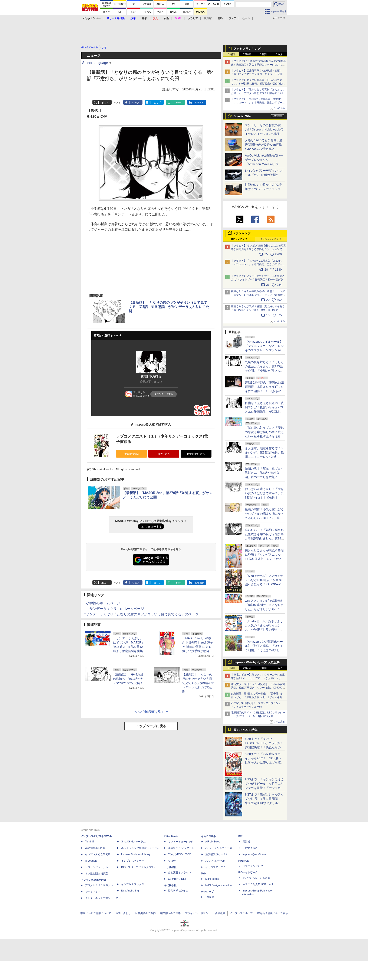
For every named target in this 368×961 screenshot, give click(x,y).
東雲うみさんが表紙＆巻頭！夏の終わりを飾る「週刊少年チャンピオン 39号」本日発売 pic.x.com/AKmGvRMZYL (258, 310)
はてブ (157, 102)
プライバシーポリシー (198, 913)
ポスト (104, 102)
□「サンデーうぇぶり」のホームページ (114, 608)
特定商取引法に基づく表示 (272, 913)
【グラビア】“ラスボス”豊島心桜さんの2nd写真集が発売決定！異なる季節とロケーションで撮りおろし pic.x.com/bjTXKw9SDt (258, 249)
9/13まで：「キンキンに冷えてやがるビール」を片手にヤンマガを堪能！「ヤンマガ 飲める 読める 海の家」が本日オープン (264, 788)
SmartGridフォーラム (133, 841)
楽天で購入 (164, 453)
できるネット (92, 891)
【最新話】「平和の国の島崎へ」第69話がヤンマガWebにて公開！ (128, 679)
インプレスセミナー (132, 860)
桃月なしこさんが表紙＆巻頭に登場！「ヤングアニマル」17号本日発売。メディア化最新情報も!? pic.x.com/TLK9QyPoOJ (258, 295)
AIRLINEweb (212, 841)
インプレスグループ (241, 913)
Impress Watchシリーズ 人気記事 (257, 662)
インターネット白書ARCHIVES (103, 898)
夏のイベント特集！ (247, 730)
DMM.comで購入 (196, 453)
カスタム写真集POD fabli (258, 884)
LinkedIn (199, 102)
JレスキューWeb (215, 860)
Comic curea (250, 847)
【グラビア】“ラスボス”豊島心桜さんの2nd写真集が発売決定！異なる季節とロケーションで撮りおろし (258, 64)
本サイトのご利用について (95, 913)
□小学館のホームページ (102, 603)
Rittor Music (171, 836)
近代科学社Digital (178, 890)
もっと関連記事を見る (149, 711)
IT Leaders (91, 860)
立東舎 (172, 860)
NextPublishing (130, 890)
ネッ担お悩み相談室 (96, 873)
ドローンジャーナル (96, 867)
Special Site (242, 116)
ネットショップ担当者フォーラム (140, 847)
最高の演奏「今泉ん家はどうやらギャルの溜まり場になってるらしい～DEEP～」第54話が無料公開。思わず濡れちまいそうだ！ (264, 518)
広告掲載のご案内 (145, 913)
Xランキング (242, 233)
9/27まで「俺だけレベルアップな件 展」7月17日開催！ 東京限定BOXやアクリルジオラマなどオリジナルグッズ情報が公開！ (264, 803)
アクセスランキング (247, 48)
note (178, 102)
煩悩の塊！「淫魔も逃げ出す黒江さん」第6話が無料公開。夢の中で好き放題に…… (264, 473)
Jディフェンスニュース (218, 847)
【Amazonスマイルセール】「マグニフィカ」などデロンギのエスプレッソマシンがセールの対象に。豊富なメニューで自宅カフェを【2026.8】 (264, 350)
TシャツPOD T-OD (179, 854)
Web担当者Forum (95, 847)
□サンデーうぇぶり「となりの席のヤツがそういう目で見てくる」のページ (141, 614)
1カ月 (279, 54)
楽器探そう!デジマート (181, 847)
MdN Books (212, 878)
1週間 (263, 54)
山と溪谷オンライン (179, 872)
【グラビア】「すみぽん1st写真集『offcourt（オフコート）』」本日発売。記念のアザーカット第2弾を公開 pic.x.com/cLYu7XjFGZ (258, 264)
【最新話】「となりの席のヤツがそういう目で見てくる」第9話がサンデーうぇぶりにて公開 (198, 683)
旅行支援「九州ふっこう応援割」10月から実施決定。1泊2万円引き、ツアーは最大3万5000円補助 (258, 688)
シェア (135, 102)
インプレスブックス (132, 884)
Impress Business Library (135, 854)
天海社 (246, 841)
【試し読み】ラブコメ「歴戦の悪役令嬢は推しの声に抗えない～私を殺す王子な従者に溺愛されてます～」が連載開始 (264, 436)
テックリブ (207, 891)
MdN (204, 873)
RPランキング (239, 239)
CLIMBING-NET (177, 878)
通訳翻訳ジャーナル (216, 854)
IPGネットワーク (248, 872)
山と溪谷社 (170, 867)
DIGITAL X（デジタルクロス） (138, 867)
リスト (117, 102)
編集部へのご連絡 (170, 913)
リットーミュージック (181, 841)
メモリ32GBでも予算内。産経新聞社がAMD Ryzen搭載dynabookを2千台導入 (263, 145)
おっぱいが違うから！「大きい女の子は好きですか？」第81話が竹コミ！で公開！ (264, 493)
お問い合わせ (123, 913)
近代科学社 (170, 885)
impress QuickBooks (254, 854)
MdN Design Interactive (218, 885)
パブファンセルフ (253, 866)
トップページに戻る (151, 726)
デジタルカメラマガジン (99, 885)
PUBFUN (243, 860)
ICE (240, 836)
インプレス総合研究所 (98, 854)
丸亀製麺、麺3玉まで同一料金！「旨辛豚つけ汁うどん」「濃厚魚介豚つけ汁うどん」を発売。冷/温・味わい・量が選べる (257, 697)
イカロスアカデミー (216, 867)
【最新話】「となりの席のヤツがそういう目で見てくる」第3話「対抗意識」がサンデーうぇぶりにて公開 (169, 307)
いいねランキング (271, 239)
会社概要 (220, 913)
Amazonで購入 (131, 453)
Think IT (89, 841)
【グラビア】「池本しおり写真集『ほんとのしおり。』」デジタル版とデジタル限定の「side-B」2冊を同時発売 (258, 93)
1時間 (231, 54)
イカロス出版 (208, 836)
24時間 (247, 54)
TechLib (209, 897)
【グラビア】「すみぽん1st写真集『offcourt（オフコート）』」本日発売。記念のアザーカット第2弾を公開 (258, 102)
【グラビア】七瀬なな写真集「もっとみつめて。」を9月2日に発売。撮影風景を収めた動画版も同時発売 (258, 83)
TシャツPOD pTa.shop (256, 877)
